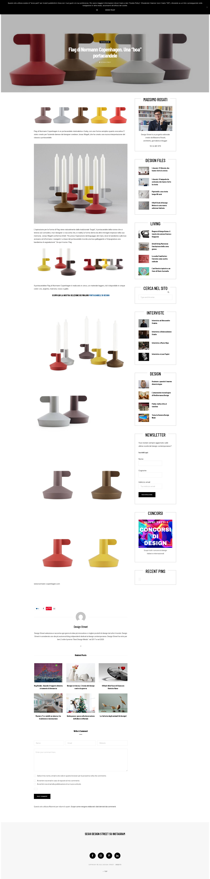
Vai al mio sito (155, 146)
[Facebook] (93, 856)
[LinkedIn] (117, 856)
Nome (141, 459)
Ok (97, 10)
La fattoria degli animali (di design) (113, 716)
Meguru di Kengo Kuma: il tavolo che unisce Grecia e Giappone (161, 234)
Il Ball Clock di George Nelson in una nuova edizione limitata (160, 205)
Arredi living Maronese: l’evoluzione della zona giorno (160, 246)
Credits (118, 865)
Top (105, 871)
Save (49, 608)
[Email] (54, 608)
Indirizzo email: (144, 482)
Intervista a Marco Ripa (160, 343)
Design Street (106, 62)
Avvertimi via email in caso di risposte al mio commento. (58, 781)
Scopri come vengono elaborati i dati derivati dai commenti (93, 807)
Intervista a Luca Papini (160, 354)
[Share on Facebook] (43, 608)
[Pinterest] (109, 856)
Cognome (142, 470)
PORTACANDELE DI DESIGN (99, 295)
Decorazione (105, 42)
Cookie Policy (110, 10)
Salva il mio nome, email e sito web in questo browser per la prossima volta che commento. (71, 776)
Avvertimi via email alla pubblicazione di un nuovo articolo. (59, 784)
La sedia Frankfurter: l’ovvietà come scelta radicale (159, 259)
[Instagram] (101, 856)
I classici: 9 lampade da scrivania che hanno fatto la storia (161, 182)
